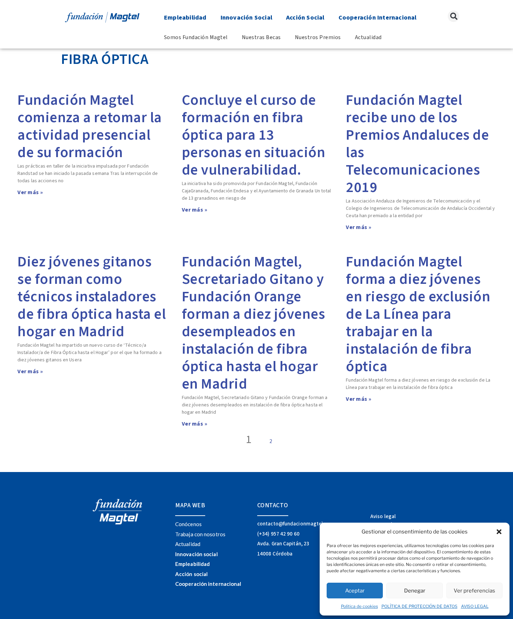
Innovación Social (246, 17)
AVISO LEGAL (475, 606)
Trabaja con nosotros (200, 534)
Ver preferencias (474, 591)
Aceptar (355, 591)
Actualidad (368, 37)
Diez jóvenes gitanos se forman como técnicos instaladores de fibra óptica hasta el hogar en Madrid (91, 296)
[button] (499, 531)
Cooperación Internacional (378, 17)
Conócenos (188, 524)
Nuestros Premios (318, 37)
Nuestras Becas (261, 37)
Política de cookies (359, 606)
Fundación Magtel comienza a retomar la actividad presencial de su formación (89, 126)
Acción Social (305, 17)
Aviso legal (383, 516)
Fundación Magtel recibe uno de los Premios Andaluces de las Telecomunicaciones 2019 (417, 144)
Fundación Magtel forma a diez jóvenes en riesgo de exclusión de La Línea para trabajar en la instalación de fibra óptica (418, 314)
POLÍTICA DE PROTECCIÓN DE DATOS (419, 606)
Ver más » (30, 192)
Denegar (414, 591)
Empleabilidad (185, 17)
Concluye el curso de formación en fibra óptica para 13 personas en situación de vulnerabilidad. (254, 135)
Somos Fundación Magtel (196, 37)
